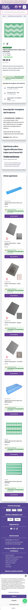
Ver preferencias (14, 604)
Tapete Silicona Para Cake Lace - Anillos (13, 203)
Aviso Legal (8, 566)
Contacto (7, 565)
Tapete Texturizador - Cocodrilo (13, 361)
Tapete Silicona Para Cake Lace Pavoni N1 (13, 482)
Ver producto (14, 216)
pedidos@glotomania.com (12, 540)
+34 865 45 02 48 (9, 542)
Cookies (13, 608)
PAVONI (8, 53)
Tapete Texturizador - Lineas (12, 283)
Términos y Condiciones (11, 559)
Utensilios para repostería (15, 16)
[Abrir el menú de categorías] (24, 7)
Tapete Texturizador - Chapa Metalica (12, 244)
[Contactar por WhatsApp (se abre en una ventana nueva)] (25, 601)
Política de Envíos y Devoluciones (14, 557)
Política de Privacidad (11, 561)
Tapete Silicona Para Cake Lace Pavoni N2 (13, 441)
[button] (26, 576)
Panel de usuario (9, 555)
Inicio (4, 16)
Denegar (14, 600)
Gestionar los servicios (14, 592)
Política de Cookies (10, 563)
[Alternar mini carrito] (19, 7)
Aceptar (14, 596)
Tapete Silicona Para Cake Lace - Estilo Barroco (13, 401)
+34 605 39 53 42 (9, 544)
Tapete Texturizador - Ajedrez (12, 322)
